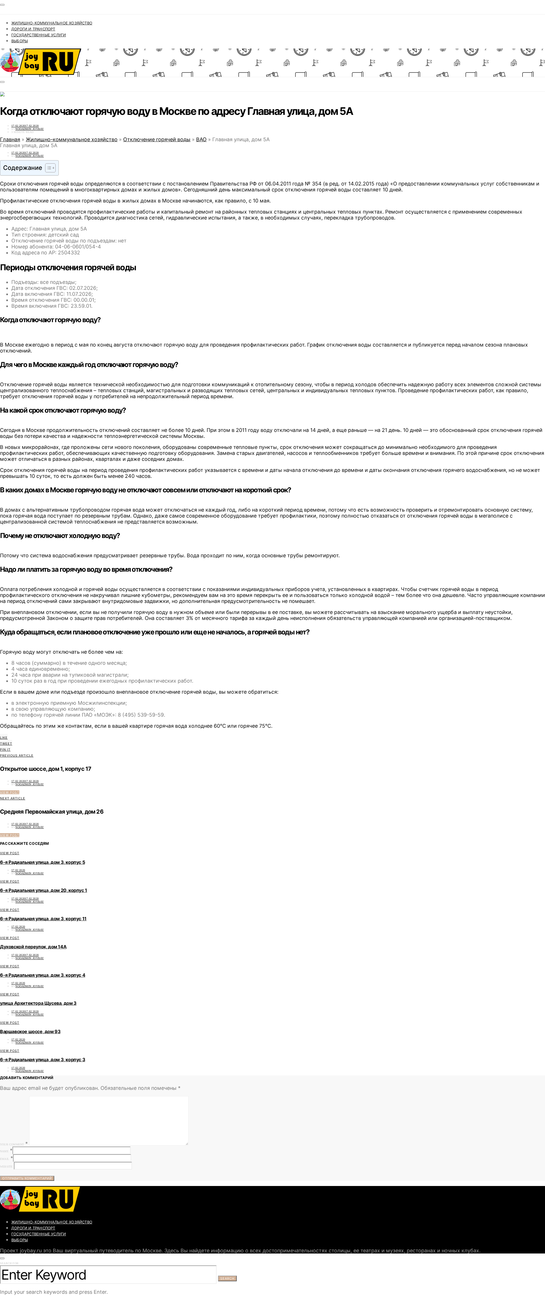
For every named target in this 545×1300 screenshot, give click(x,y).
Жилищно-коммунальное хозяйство (51, 23)
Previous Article (16, 755)
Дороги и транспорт (33, 29)
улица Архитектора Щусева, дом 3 (38, 1003)
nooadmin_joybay (29, 128)
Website (6, 1166)
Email (4, 1158)
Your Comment (12, 1144)
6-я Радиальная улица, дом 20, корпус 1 (43, 890)
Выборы (19, 41)
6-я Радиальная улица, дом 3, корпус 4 (42, 975)
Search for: (9, 1263)
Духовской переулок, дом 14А (33, 946)
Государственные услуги (38, 35)
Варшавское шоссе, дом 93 (30, 1031)
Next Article (12, 798)
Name (4, 1151)
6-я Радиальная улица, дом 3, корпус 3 (42, 1059)
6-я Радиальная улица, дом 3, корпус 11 (43, 918)
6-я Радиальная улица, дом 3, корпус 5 (42, 862)
